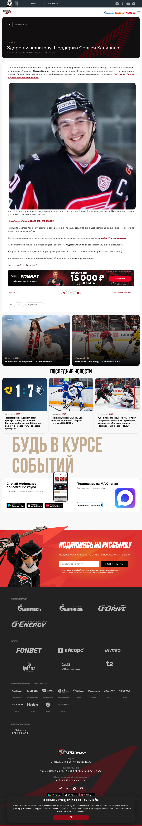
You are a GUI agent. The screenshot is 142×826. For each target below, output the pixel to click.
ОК (71, 817)
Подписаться (114, 563)
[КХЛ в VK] (117, 3)
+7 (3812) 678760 (93, 771)
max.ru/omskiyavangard (90, 505)
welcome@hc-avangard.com (71, 780)
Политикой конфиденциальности (100, 573)
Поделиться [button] (13, 293)
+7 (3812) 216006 (73, 771)
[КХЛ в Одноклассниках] (122, 3)
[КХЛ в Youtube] (128, 3)
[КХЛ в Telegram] (133, 3)
